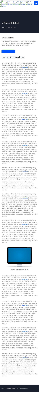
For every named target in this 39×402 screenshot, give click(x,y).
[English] (29, 2)
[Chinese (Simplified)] (13, 2)
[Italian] (16, 4)
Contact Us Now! (8, 51)
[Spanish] (29, 4)
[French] (3, 4)
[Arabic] (3, 2)
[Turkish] (3, 6)
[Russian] (22, 4)
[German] (9, 4)
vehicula (25, 67)
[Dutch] (23, 2)
